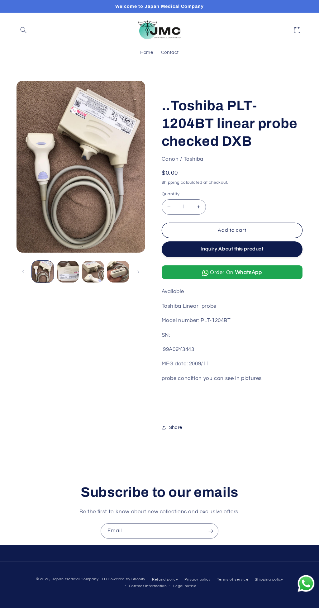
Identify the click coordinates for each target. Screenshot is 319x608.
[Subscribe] (211, 531)
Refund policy (165, 579)
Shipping (171, 183)
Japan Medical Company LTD (79, 579)
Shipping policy (269, 579)
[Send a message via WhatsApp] (306, 583)
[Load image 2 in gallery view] (68, 272)
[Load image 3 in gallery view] (93, 272)
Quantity (171, 194)
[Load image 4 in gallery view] (118, 272)
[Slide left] (23, 271)
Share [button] (175, 427)
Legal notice (185, 586)
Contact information (148, 586)
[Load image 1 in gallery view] (43, 272)
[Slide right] (138, 271)
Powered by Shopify (126, 579)
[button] (24, 30)
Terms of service (233, 579)
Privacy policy (197, 579)
